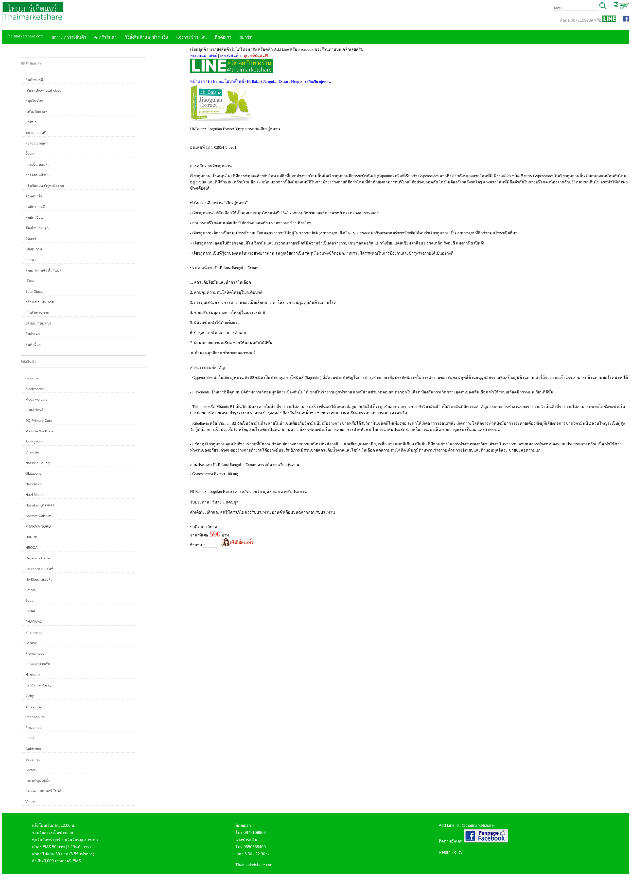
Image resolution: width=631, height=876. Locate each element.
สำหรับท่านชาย (37, 313)
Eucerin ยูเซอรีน (37, 664)
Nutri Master (35, 495)
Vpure (30, 802)
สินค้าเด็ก (32, 334)
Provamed (33, 728)
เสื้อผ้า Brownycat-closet (43, 90)
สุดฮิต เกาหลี (35, 207)
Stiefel (30, 770)
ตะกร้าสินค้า (105, 37)
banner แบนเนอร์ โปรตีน (44, 791)
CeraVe (31, 643)
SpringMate (34, 442)
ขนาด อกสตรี (35, 133)
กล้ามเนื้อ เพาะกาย (39, 302)
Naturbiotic (33, 484)
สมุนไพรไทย (34, 101)
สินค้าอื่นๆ (33, 344)
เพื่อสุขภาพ (33, 249)
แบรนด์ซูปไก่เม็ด (38, 780)
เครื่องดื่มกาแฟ (36, 112)
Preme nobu (35, 653)
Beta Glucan (35, 291)
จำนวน (196, 545)
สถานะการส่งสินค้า (69, 37)
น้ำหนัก (30, 122)
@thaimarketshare (478, 825)
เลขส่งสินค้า (230, 55)
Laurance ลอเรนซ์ (39, 569)
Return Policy (450, 852)
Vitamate (32, 452)
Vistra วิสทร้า (35, 410)
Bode (29, 600)
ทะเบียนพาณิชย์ (203, 55)
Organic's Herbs (38, 558)
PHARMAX (33, 622)
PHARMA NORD (38, 526)
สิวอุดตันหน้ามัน (37, 175)
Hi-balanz (32, 675)
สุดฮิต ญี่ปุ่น (34, 217)
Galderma (33, 749)
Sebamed (32, 759)
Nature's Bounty (37, 463)
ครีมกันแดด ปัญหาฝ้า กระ (44, 186)
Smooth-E (33, 706)
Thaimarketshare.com (25, 36)
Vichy (29, 696)
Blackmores (34, 389)
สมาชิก (245, 37)
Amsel (30, 590)
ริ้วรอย (30, 154)
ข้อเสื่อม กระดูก (37, 228)
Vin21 (29, 738)
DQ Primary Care (38, 420)
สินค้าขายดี (34, 80)
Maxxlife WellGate (39, 431)
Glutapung (33, 473)
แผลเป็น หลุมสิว (37, 164)
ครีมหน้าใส (33, 196)
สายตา (30, 260)
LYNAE (30, 611)
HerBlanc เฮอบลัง (38, 579)
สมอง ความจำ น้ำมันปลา (44, 270)
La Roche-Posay (38, 685)
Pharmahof (34, 632)
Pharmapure (35, 717)
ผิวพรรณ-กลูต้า (36, 143)
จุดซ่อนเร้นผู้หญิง (38, 323)
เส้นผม (30, 281)
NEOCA (31, 548)
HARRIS (31, 537)
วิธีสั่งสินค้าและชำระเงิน (146, 37)
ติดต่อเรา (223, 37)
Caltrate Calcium (38, 516)
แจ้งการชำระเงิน (191, 37)
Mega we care (36, 399)
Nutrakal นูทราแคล (40, 505)
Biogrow (31, 378)
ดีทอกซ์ (30, 239)
